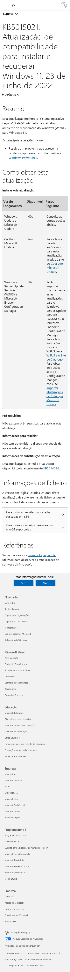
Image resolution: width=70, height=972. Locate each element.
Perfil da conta (11, 657)
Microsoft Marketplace (15, 860)
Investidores (10, 921)
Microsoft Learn (12, 841)
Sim (23, 583)
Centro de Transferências (16, 664)
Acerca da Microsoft (14, 902)
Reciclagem (10, 688)
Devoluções (10, 676)
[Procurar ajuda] (13, 5)
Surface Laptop (12, 609)
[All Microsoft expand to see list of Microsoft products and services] (5, 5)
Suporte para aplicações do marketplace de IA (26, 847)
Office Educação (12, 737)
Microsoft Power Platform (17, 866)
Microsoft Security (13, 780)
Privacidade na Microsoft (16, 915)
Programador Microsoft (15, 835)
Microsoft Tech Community (17, 853)
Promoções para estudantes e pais (21, 750)
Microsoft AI (10, 774)
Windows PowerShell (23, 158)
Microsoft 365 (11, 627)
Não (45, 583)
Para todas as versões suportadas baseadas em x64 (28, 514)
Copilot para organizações (17, 615)
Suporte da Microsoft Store (17, 670)
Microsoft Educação (14, 712)
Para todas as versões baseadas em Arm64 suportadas (29, 527)
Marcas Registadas (14, 959)
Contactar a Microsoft (15, 953)
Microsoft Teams (12, 811)
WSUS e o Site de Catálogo (56, 357)
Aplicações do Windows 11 (17, 640)
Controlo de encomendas (16, 682)
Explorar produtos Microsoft (18, 633)
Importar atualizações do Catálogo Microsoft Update (54, 396)
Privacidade (33, 953)
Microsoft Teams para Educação (20, 725)
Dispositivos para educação (18, 719)
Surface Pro (10, 602)
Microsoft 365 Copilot (15, 805)
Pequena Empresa (13, 817)
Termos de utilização (51, 953)
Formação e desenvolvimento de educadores (25, 743)
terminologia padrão (42, 555)
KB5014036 (51, 468)
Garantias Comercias (14, 695)
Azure (7, 786)
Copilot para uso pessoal (16, 621)
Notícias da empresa (14, 908)
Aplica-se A (11, 94)
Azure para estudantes (15, 756)
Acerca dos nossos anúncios (38, 959)
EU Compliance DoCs (15, 965)
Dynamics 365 (11, 792)
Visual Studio (11, 878)
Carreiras (9, 896)
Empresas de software (15, 872)
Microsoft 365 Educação (16, 731)
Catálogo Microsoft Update (54, 267)
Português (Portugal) (20, 932)
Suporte (8, 13)
